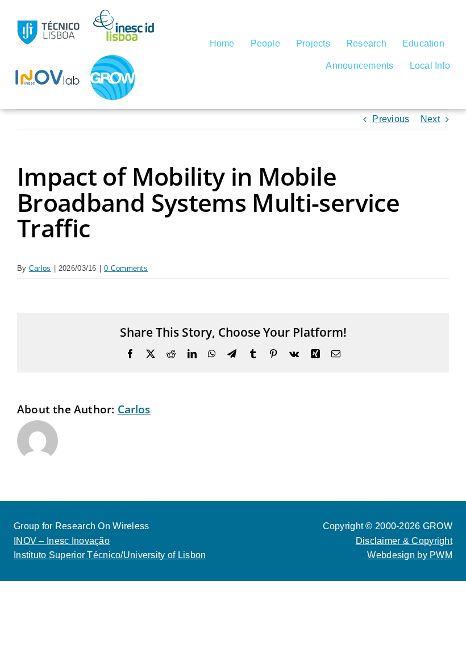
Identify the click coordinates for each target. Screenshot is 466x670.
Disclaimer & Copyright (404, 541)
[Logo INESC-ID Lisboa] (124, 13)
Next (430, 119)
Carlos (40, 268)
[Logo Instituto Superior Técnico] (48, 13)
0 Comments (126, 268)
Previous (390, 119)
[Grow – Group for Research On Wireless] (112, 59)
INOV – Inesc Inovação (62, 541)
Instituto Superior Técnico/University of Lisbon (110, 555)
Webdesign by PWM (409, 555)
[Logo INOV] (48, 59)
